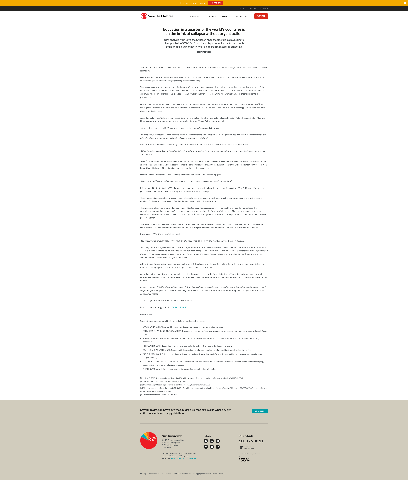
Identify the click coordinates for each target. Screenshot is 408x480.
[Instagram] (206, 447)
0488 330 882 (180, 307)
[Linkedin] (218, 441)
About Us (226, 16)
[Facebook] (206, 441)
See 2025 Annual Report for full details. (183, 458)
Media (242, 8)
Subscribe (259, 411)
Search (265, 8)
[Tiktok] (218, 447)
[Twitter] (212, 441)
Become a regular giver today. (192, 3)
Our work (211, 16)
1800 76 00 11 (251, 441)
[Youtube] (212, 447)
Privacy (143, 473)
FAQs (160, 473)
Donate (261, 16)
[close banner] (405, 3)
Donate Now (216, 3)
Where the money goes (171, 435)
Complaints (152, 473)
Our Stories (195, 16)
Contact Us (252, 8)
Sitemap (168, 473)
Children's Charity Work (182, 473)
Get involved (242, 16)
